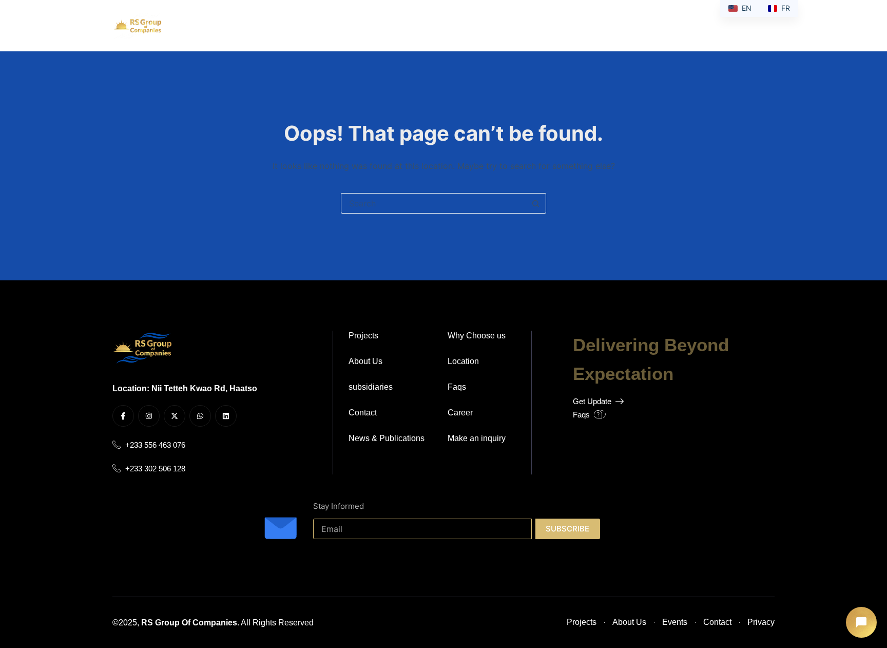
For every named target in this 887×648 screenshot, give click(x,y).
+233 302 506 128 (155, 468)
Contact (483, 25)
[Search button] (536, 203)
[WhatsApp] (755, 26)
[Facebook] (709, 26)
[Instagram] (724, 26)
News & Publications (601, 25)
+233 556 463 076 (155, 445)
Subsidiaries (365, 25)
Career (530, 25)
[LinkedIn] (771, 26)
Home (259, 25)
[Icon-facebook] (123, 416)
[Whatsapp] (200, 416)
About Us (306, 25)
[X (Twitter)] (740, 26)
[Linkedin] (226, 416)
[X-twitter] (174, 416)
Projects (433, 25)
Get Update (592, 401)
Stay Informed (338, 506)
